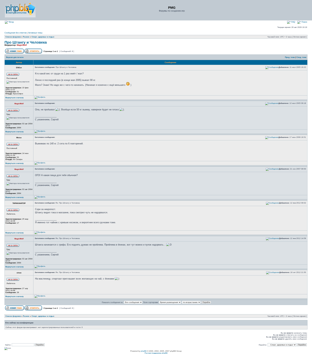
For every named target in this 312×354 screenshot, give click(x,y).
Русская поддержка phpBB (156, 353)
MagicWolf (22, 45)
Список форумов (13, 37)
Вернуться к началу (14, 98)
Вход (11, 22)
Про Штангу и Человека (26, 42)
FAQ (293, 22)
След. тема (301, 57)
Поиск (304, 22)
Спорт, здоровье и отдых (43, 37)
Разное (26, 37)
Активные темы (35, 33)
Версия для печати (14, 57)
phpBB (144, 351)
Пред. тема (290, 57)
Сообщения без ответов (16, 33)
